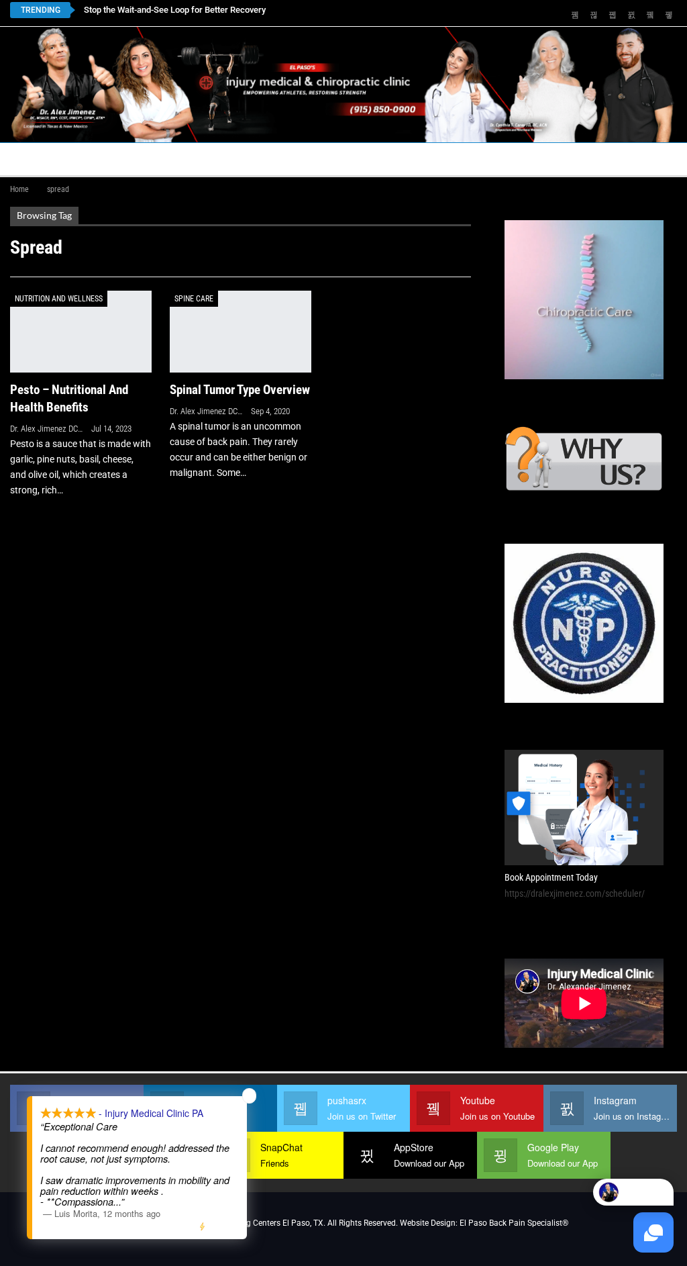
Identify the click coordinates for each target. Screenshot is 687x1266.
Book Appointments (118, 158)
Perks (474, 158)
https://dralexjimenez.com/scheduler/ (575, 893)
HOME (31, 158)
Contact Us (308, 158)
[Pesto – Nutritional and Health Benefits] (81, 332)
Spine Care (193, 298)
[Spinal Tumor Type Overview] (240, 332)
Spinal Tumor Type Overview (240, 389)
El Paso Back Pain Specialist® (514, 1223)
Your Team (410, 158)
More (617, 158)
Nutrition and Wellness (59, 298)
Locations (218, 158)
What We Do (541, 158)
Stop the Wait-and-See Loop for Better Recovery (175, 10)
